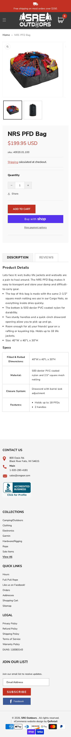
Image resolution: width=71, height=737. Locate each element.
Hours (6, 574)
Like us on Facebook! (14, 585)
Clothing (7, 525)
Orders (6, 590)
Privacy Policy (10, 623)
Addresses (8, 595)
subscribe (17, 691)
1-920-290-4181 (18, 470)
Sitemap (7, 606)
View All (7, 556)
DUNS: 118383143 (13, 649)
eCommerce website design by (30, 721)
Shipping (13, 162)
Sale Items (8, 551)
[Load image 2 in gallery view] (33, 110)
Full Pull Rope (10, 579)
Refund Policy (10, 628)
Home (6, 35)
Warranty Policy (11, 644)
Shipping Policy (11, 634)
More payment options (35, 227)
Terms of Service (11, 639)
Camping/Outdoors (13, 520)
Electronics (8, 530)
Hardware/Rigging (12, 541)
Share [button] (15, 193)
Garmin (6, 535)
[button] (4, 20)
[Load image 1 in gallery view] (12, 110)
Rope (5, 546)
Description (18, 257)
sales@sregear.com (19, 475)
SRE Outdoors (29, 718)
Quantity (13, 175)
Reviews (46, 257)
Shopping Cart (10, 600)
